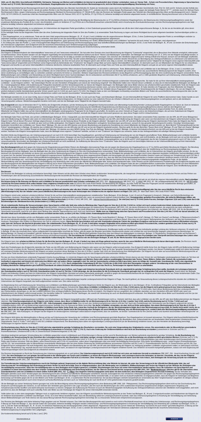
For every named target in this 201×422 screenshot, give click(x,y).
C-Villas (139, 181)
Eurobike (43, 289)
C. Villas (70, 372)
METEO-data (192, 181)
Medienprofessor (116, 181)
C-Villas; (42, 263)
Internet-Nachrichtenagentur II (105, 199)
